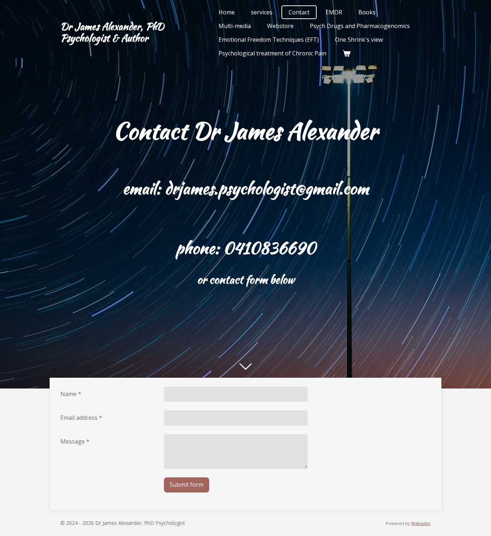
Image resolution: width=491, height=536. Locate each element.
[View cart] (346, 53)
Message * (75, 441)
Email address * (81, 418)
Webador (421, 523)
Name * (70, 394)
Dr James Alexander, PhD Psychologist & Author (112, 32)
